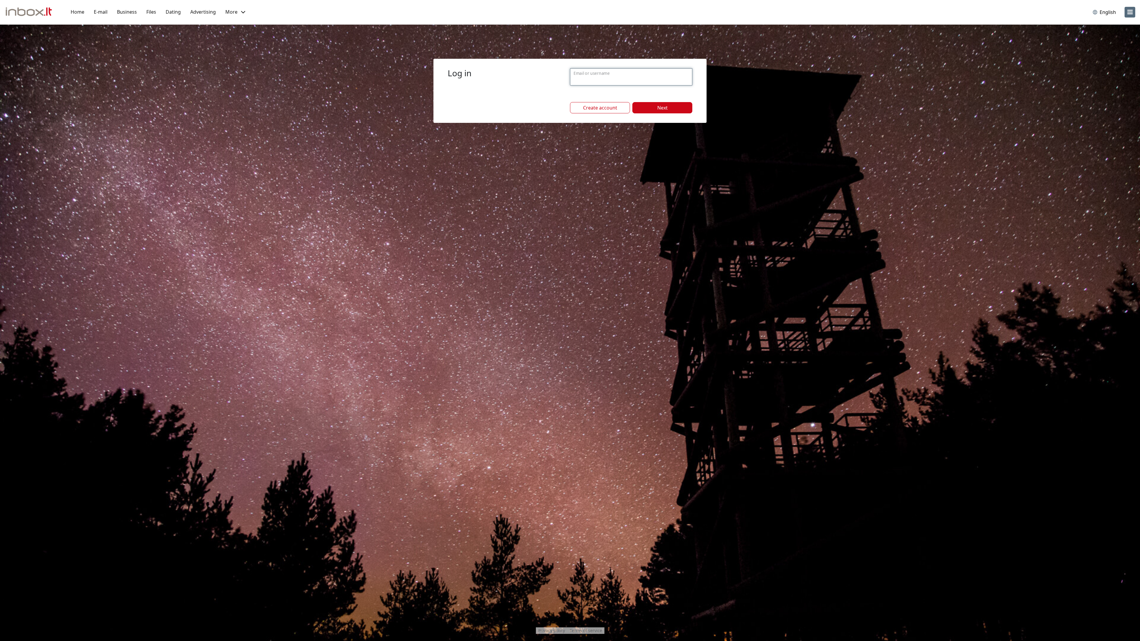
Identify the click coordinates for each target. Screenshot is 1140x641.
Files (151, 12)
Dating (173, 12)
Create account (600, 107)
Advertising (203, 12)
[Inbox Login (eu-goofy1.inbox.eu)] (31, 12)
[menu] (1130, 12)
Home (77, 12)
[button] (235, 12)
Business (127, 12)
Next (662, 107)
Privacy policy (551, 630)
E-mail (100, 12)
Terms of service (586, 630)
